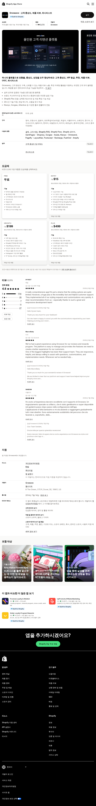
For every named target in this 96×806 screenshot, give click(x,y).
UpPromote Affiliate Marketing (68, 599)
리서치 (4, 736)
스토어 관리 (6, 701)
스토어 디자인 (7, 692)
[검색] (88, 4)
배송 (50, 701)
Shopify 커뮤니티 (9, 732)
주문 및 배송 (7, 688)
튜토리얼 (29, 470)
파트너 (51, 741)
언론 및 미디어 (54, 736)
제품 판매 (6, 683)
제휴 (50, 745)
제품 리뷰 (52, 683)
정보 (50, 722)
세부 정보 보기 (31, 531)
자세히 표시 (30, 324)
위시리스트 (30, 152)
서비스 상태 (53, 755)
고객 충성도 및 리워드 (34, 144)
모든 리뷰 (7, 319)
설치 (87, 15)
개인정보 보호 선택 (9, 798)
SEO (50, 697)
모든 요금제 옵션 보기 (69, 269)
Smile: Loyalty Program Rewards (22, 613)
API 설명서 (6, 727)
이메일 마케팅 (54, 692)
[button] (24, 604)
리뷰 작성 (7, 314)
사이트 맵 (6, 792)
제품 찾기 (6, 678)
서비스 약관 (6, 780)
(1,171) (42, 25)
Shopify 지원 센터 (9, 722)
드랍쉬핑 (52, 674)
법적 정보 (52, 750)
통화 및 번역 (53, 706)
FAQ (27, 467)
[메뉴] (93, 4)
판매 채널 (6, 674)
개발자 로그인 (7, 774)
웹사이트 (29, 486)
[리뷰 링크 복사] (33, 280)
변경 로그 (44, 495)
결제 (27, 132)
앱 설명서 (29, 474)
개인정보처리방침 (33, 463)
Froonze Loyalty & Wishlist (20, 599)
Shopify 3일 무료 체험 (48, 644)
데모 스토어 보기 (87, 22)
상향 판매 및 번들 (55, 688)
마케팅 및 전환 (8, 697)
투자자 (51, 732)
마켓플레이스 (54, 678)
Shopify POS (44, 132)
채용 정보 (52, 727)
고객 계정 (34, 132)
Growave (54, 25)
